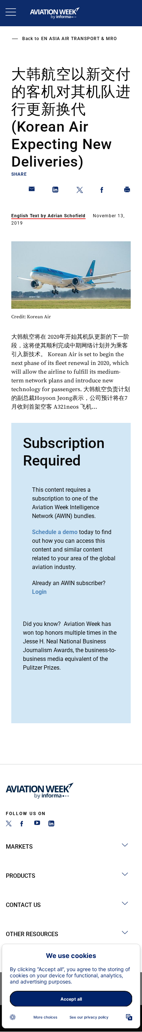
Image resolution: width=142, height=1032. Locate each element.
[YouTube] (37, 824)
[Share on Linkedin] (55, 191)
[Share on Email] (32, 191)
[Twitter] (9, 824)
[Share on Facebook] (103, 191)
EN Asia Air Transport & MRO (79, 38)
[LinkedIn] (51, 824)
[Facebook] (23, 824)
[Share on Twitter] (79, 191)
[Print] (127, 191)
